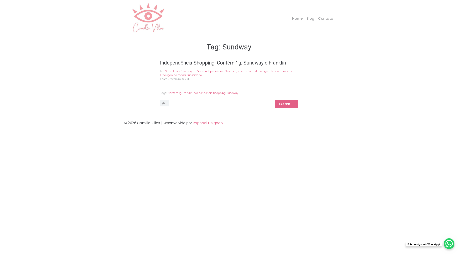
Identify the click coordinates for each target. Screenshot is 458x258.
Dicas (200, 71)
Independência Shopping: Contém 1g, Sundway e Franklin (223, 63)
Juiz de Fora (246, 71)
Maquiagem (262, 71)
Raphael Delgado (208, 123)
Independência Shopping (221, 71)
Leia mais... (286, 104)
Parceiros (286, 71)
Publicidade (194, 75)
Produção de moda (173, 75)
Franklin (187, 93)
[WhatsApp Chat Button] (449, 243)
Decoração (188, 71)
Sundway (232, 93)
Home (297, 18)
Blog (310, 18)
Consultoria (172, 71)
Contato (325, 18)
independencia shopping (209, 93)
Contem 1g (174, 93)
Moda (275, 71)
